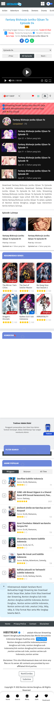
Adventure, (34, 560)
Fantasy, (26, 498)
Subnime (27, 679)
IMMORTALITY (42, 316)
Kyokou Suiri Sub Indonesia (27, 317)
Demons (35, 11)
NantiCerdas (27, 673)
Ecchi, (25, 482)
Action (4, 11)
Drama (44, 11)
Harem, (39, 576)
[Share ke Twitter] (27, 41)
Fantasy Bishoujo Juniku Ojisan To (34, 36)
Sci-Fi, (31, 545)
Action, (26, 560)
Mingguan (10, 472)
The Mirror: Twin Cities (9, 286)
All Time (43, 472)
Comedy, (42, 560)
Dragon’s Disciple (6, 317)
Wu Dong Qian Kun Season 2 (42, 286)
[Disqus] (27, 378)
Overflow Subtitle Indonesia (30, 478)
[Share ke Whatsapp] (32, 41)
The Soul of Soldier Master (26, 286)
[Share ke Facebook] (22, 41)
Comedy (25, 11)
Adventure (14, 11)
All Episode (27, 56)
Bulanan (27, 472)
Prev (11, 56)
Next (43, 56)
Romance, (32, 482)
